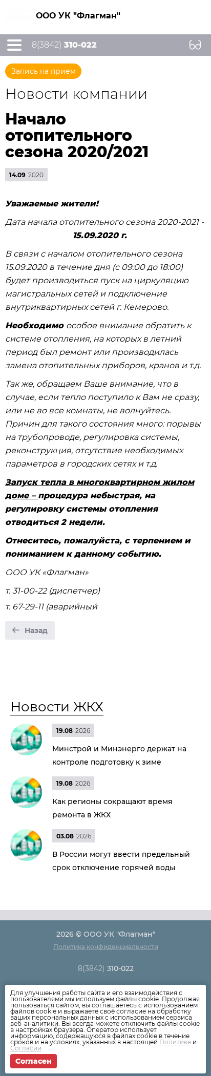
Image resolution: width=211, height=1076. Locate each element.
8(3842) (64, 45)
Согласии (25, 1048)
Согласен (33, 1061)
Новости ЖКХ (56, 707)
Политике (175, 1042)
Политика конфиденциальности (105, 947)
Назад (36, 630)
